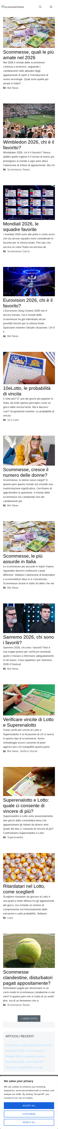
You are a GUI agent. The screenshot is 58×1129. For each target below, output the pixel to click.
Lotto (10, 917)
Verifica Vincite (28, 751)
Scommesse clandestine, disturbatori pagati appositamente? (28, 977)
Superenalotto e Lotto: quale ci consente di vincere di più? (26, 805)
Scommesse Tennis (18, 169)
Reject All (29, 1122)
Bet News (12, 87)
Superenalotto (15, 837)
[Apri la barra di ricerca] (40, 7)
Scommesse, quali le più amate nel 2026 (28, 1045)
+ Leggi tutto (29, 1018)
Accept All (29, 1105)
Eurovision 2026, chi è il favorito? (24, 1061)
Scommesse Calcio (18, 251)
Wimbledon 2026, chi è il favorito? (25, 1050)
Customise (29, 1114)
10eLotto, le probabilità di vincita (24, 1067)
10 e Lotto (13, 419)
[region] (29, 1102)
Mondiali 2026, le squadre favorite (24, 1056)
